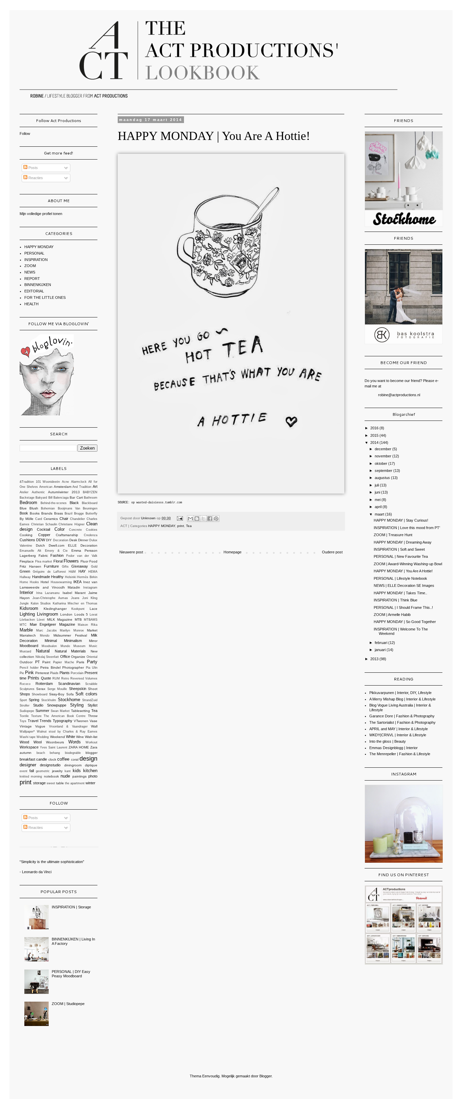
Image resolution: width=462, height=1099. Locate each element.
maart (380, 514)
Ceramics (51, 519)
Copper (44, 535)
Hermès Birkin (87, 577)
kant (68, 771)
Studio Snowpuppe (49, 705)
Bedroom (28, 502)
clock (52, 759)
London (66, 614)
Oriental (92, 657)
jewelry (57, 771)
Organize (78, 657)
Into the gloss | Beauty (387, 741)
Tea (189, 526)
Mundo (65, 646)
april (379, 507)
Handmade (41, 577)
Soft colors (86, 693)
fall (31, 771)
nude (65, 776)
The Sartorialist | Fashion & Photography (402, 722)
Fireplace (27, 561)
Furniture (51, 566)
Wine (80, 737)
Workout (91, 742)
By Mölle (26, 519)
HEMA (92, 571)
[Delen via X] (203, 518)
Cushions (27, 540)
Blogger (265, 1076)
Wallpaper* (27, 731)
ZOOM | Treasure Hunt (393, 535)
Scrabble (91, 684)
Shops (25, 694)
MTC (23, 624)
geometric (43, 771)
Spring (34, 700)
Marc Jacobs (46, 630)
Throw (92, 716)
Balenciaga (61, 497)
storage (39, 783)
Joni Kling (89, 598)
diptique (91, 765)
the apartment (75, 783)
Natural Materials (70, 651)
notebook (51, 776)
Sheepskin (77, 689)
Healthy (57, 577)
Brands (46, 513)
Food (93, 561)
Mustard (25, 651)
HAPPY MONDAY (161, 526)
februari (381, 643)
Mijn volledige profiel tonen (41, 214)
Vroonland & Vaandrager (68, 726)
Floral (58, 561)
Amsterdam (62, 486)
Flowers (71, 561)
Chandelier (77, 519)
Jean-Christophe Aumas (50, 598)
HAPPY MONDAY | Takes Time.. (400, 593)
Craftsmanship (67, 535)
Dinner (83, 540)
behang (55, 753)
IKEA (77, 582)
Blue (23, 508)
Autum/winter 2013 (64, 492)
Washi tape (28, 737)
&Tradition (27, 481)
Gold (94, 566)
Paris (80, 662)
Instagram (90, 587)
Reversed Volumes (83, 678)
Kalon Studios (41, 603)
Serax (40, 689)
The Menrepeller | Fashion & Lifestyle (399, 754)
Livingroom (47, 614)
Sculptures (27, 689)
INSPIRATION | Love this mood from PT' (407, 528)
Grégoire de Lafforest (49, 571)
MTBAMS (90, 619)
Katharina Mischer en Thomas (75, 603)
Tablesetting (80, 711)
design (88, 758)
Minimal (51, 641)
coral (74, 759)
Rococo (25, 684)
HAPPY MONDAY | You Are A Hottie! (403, 571)
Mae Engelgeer (43, 624)
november (383, 456)
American (45, 486)
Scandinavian (69, 684)
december (383, 449)
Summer (42, 711)
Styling (77, 705)
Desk (73, 540)
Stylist (92, 705)
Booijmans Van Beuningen (77, 508)
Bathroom (90, 497)
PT (37, 662)
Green (25, 571)
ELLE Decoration (82, 545)
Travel (33, 721)
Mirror (93, 641)
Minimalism (73, 641)
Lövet (41, 619)
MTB (78, 619)
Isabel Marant (74, 593)
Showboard (39, 694)
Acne (65, 481)
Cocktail (43, 529)
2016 (374, 428)
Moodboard (29, 646)
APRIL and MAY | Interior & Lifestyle (398, 729)
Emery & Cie (56, 550)
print (180, 526)
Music (93, 646)
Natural (43, 650)
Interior (26, 592)
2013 (374, 659)
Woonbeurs (55, 742)
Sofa (70, 694)
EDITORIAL (34, 291)
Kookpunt (78, 609)
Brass (58, 513)
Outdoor (26, 662)
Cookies (91, 529)
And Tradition (81, 486)
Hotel (45, 582)
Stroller (24, 705)
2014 (374, 442)
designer (28, 764)
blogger (91, 753)
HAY (82, 571)
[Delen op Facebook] (209, 518)
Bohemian (48, 508)
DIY (49, 540)
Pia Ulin (92, 667)
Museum (79, 646)
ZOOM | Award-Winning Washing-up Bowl (408, 564)
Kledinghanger (55, 609)
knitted (24, 776)
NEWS (29, 272)
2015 (374, 435)
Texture (36, 716)
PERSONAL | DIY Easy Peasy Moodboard (71, 974)
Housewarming (61, 582)
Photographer (73, 667)
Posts (32, 168)
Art (95, 486)
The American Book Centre (65, 716)
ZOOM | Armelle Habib (392, 615)
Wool (37, 742)
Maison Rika (87, 624)
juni (378, 492)
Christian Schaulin (44, 524)
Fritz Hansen (30, 566)
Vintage (26, 726)
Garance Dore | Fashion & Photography (402, 716)
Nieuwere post (131, 552)
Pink (29, 672)
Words (74, 741)
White (70, 737)
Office (65, 656)
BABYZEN (90, 492)
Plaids (54, 673)
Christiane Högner (72, 524)
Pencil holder (29, 667)
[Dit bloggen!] (196, 518)
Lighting (27, 614)
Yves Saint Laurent (53, 747)
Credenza (90, 535)
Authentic (38, 492)
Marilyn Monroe (72, 630)
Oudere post (332, 552)
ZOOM (30, 266)
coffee (63, 759)
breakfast (27, 759)
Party (92, 661)
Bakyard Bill (44, 497)
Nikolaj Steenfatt (47, 657)
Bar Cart (76, 497)
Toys (23, 721)
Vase (93, 721)
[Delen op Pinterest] (216, 518)
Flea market (43, 561)
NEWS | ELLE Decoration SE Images (404, 585)
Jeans (75, 598)
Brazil (68, 513)
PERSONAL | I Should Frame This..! (403, 607)
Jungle (24, 603)
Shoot (92, 689)
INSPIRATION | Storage (71, 907)
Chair (64, 519)
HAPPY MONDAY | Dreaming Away (403, 542)
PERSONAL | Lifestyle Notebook (400, 578)
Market (92, 630)
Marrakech (28, 635)
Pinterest (42, 673)
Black (74, 503)
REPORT (32, 279)
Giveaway (79, 566)
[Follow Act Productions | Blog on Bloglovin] (47, 414)
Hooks (34, 582)
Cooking (26, 535)
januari (381, 650)
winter (90, 783)
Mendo (44, 635)
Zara (93, 747)
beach (41, 753)
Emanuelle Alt (30, 550)
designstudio (50, 765)
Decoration (60, 540)
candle (41, 759)
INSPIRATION (36, 260)
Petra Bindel (50, 667)
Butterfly (91, 513)
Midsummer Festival (70, 635)
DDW (40, 540)
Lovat (93, 614)
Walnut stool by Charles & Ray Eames (67, 731)
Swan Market (60, 711)
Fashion (57, 555)
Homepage (232, 552)
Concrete (75, 529)
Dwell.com (56, 545)
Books (35, 513)
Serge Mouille (57, 689)
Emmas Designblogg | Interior (393, 748)
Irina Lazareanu (48, 593)
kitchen (90, 770)
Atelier (24, 492)
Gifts (65, 566)
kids (77, 770)
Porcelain (77, 673)
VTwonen (81, 721)
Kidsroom (29, 608)
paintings (79, 776)
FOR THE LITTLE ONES (45, 297)
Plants (65, 673)
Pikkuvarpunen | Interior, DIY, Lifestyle (400, 693)
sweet (51, 783)
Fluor (84, 561)
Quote (46, 678)
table (60, 783)
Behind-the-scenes (54, 503)
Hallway (25, 577)
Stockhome (69, 699)
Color (59, 529)
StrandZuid (89, 700)
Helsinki (70, 577)
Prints (33, 677)
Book (24, 513)
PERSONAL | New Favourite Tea (401, 556)
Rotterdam (44, 684)
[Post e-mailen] (179, 518)
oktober (381, 463)
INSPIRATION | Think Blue (395, 600)
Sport (23, 700)
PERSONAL (34, 253)
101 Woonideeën (48, 481)
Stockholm (48, 700)
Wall (94, 726)
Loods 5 (81, 614)
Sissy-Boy (56, 694)
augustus (383, 478)
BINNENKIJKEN (37, 285)
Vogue (40, 726)
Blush (33, 508)
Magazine (67, 624)
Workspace (29, 747)
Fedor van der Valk (81, 555)
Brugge (79, 513)
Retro (65, 678)
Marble (26, 629)
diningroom (73, 765)
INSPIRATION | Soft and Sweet (399, 549)
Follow (25, 134)
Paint (46, 662)
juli (377, 485)
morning (36, 776)
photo (92, 776)
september (384, 471)
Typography (62, 721)
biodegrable (73, 753)
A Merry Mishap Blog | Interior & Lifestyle (402, 699)
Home (24, 582)
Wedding (43, 737)
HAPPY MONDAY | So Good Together (405, 622)
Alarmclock (79, 481)
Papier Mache (63, 662)
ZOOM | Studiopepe (68, 1004)
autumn (25, 753)
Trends (45, 721)
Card (38, 519)
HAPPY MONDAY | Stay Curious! (401, 520)
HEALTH (31, 304)
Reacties (35, 178)
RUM (56, 678)
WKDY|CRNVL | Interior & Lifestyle (397, 735)
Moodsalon (49, 646)
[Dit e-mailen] (190, 518)
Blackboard (89, 503)
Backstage (27, 497)
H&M (72, 571)
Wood (24, 742)
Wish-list (91, 737)
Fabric (43, 555)
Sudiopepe (27, 711)
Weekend (57, 737)
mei (378, 500)
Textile (24, 716)
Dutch (40, 545)
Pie (22, 673)
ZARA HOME (79, 747)
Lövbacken (27, 619)
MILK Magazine (59, 619)
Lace (93, 609)
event (23, 771)
